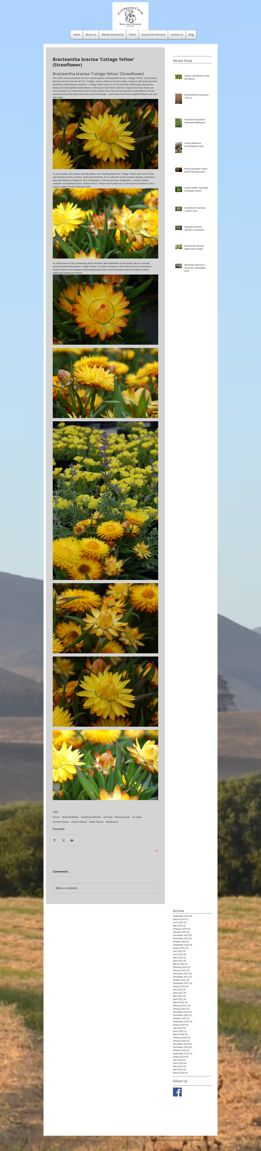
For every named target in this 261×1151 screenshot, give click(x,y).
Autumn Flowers (79, 822)
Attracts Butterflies (70, 817)
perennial (108, 817)
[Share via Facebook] (54, 840)
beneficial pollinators (91, 817)
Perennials (59, 828)
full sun (56, 817)
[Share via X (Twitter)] (63, 840)
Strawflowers (112, 822)
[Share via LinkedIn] (72, 840)
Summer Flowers (61, 822)
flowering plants (122, 817)
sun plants (137, 817)
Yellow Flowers (96, 822)
